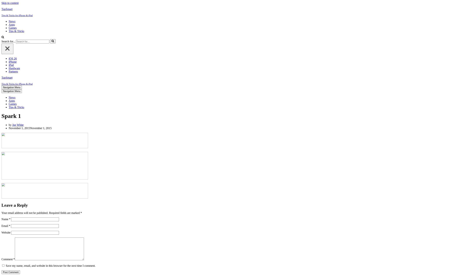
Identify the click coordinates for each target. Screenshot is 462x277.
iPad (11, 65)
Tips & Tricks (16, 31)
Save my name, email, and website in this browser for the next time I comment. (50, 265)
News (12, 21)
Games (13, 27)
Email (5, 225)
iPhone (13, 61)
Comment (8, 259)
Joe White (18, 124)
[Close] (7, 48)
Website (5, 232)
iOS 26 (13, 58)
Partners (13, 71)
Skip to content (10, 3)
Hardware (14, 68)
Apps (12, 24)
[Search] (2, 37)
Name (5, 219)
